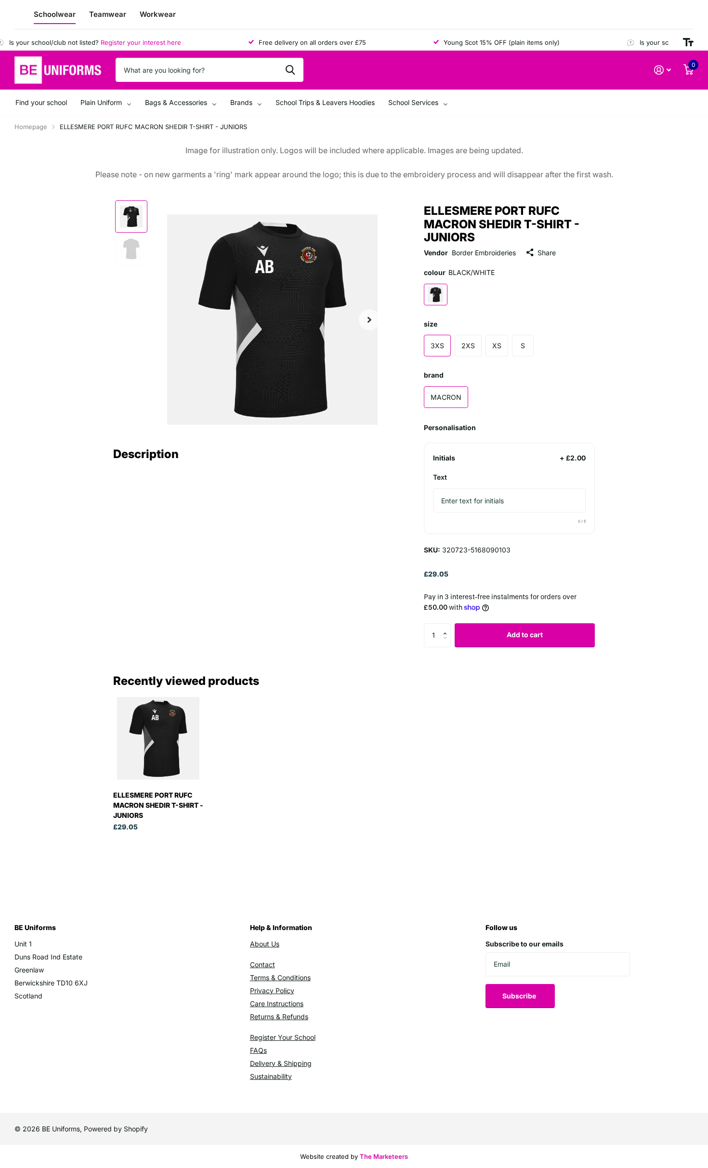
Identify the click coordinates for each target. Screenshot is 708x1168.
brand (434, 375)
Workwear (158, 14)
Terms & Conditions (280, 977)
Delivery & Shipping (281, 1063)
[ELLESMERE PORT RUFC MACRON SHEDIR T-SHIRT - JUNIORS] (158, 738)
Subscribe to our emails (524, 944)
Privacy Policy (272, 990)
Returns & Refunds (279, 1016)
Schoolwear (55, 14)
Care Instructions (276, 1003)
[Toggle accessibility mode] (688, 42)
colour (459, 272)
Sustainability (271, 1076)
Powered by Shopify (116, 1129)
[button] (447, 626)
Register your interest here (130, 42)
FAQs (258, 1050)
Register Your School (282, 1037)
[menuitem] (41, 103)
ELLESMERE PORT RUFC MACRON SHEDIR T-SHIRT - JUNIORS (158, 805)
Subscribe (520, 996)
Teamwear (107, 14)
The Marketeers (384, 1156)
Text (440, 477)
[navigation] (131, 216)
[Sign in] (662, 70)
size (430, 324)
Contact (262, 964)
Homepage (30, 127)
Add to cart (525, 634)
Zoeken (290, 70)
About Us (264, 944)
